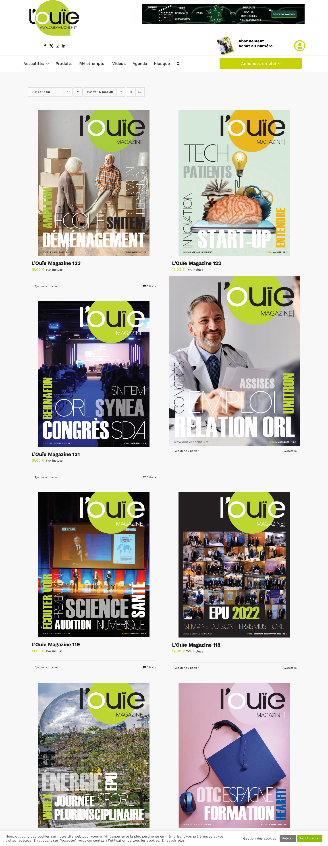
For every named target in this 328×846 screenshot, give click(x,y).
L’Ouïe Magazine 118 (196, 645)
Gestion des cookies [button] (259, 838)
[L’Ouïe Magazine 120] (234, 361)
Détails (151, 286)
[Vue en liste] (140, 92)
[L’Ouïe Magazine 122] (234, 183)
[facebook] (45, 45)
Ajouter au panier (46, 286)
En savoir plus (173, 840)
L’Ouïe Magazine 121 (55, 454)
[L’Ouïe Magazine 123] (93, 183)
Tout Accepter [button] (309, 838)
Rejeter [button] (287, 838)
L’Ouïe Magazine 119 (55, 645)
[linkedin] (63, 45)
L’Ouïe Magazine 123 (56, 263)
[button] (178, 64)
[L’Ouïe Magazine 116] (234, 755)
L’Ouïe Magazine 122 (196, 263)
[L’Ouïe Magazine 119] (93, 564)
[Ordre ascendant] (78, 92)
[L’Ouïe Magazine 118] (234, 565)
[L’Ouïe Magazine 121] (93, 374)
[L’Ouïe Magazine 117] (93, 755)
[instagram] (57, 45)
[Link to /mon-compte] (299, 45)
